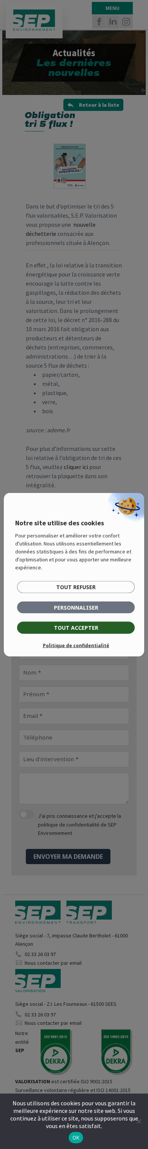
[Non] (138, 1121)
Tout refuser (76, 586)
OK (76, 1138)
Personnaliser (76, 607)
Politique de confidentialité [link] (76, 645)
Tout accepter (76, 627)
